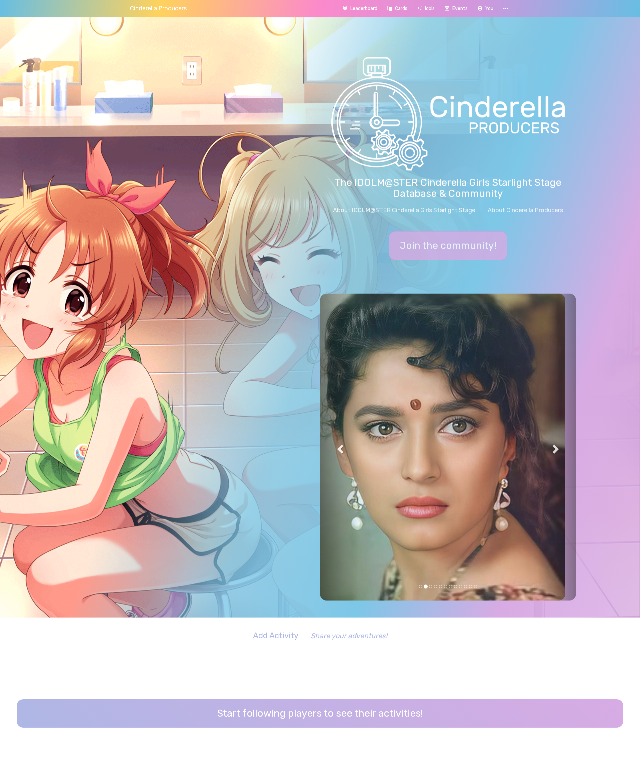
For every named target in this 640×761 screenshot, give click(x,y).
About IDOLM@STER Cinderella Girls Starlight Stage (404, 210)
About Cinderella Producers (525, 210)
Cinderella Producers (158, 8)
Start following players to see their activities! (320, 577)
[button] (485, 8)
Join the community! (448, 246)
